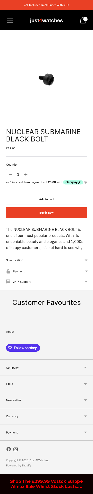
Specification (14, 260)
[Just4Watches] (46, 20)
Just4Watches (39, 460)
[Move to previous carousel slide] (6, 320)
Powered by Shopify (18, 465)
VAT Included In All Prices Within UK (46, 5)
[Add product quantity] (25, 174)
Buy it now (46, 212)
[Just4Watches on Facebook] (8, 450)
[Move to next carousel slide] (87, 320)
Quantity (12, 164)
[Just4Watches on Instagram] (15, 450)
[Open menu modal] (10, 20)
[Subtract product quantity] (10, 174)
